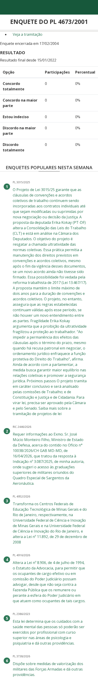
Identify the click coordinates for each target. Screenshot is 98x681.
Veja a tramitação (27, 34)
